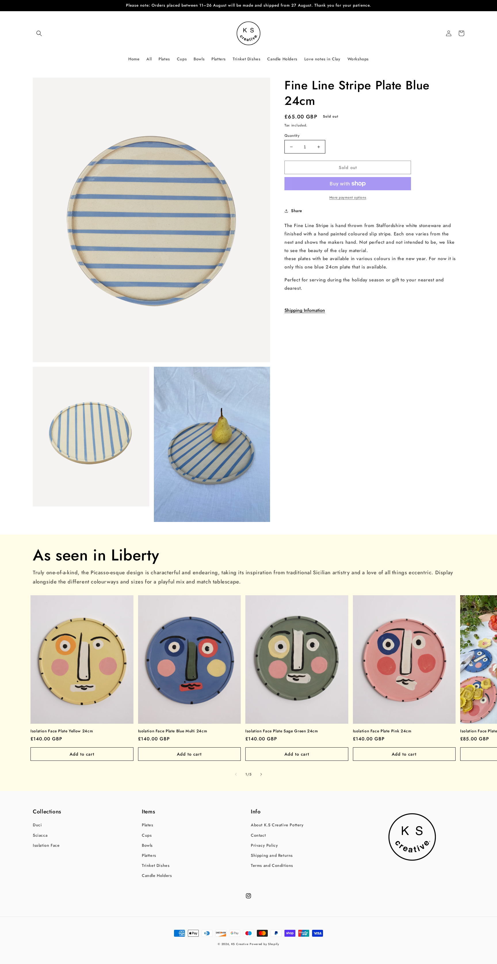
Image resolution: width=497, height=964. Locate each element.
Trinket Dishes (155, 865)
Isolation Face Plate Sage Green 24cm (281, 731)
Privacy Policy (264, 845)
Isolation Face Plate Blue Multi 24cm (172, 731)
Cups (147, 835)
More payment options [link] (347, 197)
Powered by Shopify (264, 944)
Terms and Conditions (272, 865)
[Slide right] (261, 774)
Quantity (291, 135)
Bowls (147, 845)
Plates (147, 825)
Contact (258, 835)
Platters (149, 855)
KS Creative (239, 944)
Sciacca (40, 835)
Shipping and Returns (272, 855)
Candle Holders (157, 875)
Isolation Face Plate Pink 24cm (382, 731)
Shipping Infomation (304, 310)
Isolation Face (46, 845)
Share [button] (296, 211)
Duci (37, 825)
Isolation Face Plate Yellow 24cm (61, 731)
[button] (39, 33)
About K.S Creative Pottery (277, 825)
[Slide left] (236, 774)
